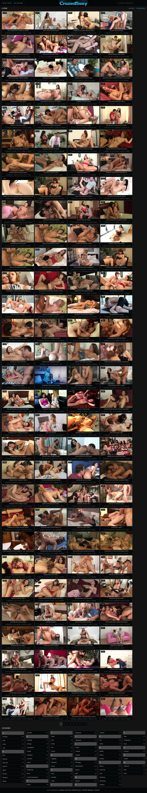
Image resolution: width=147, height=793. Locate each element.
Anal (4, 740)
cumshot (124, 174)
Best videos (8, 3)
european (51, 435)
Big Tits (5, 766)
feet (11, 553)
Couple (29, 751)
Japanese (78, 740)
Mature (77, 770)
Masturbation (79, 766)
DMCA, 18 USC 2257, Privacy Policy (70, 790)
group (122, 364)
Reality (101, 751)
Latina (77, 747)
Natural (77, 781)
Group (53, 766)
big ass (47, 387)
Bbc (4, 755)
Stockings (103, 781)
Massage (78, 762)
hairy (85, 80)
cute (85, 435)
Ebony (28, 784)
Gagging (53, 758)
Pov (101, 740)
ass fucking (50, 127)
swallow (94, 364)
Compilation (30, 747)
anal (106, 529)
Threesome (127, 740)
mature (90, 33)
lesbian (84, 33)
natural (18, 33)
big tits (78, 127)
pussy (24, 33)
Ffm (52, 747)
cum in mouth (107, 174)
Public (101, 744)
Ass (4, 748)
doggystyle (26, 80)
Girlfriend (53, 762)
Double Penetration (32, 777)
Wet (125, 770)
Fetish (53, 744)
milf (55, 33)
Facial (53, 736)
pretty (95, 435)
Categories (19, 3)
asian (42, 719)
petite (55, 151)
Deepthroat (30, 770)
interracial (19, 435)
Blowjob (5, 777)
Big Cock (5, 762)
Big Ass (5, 759)
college (9, 56)
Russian (102, 758)
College (29, 744)
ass (44, 127)
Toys (125, 744)
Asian (4, 744)
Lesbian (77, 751)
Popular (138, 8)
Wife (125, 773)
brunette (8, 33)
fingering (125, 33)
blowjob (47, 33)
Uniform (126, 751)
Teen (125, 736)
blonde (39, 127)
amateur (107, 364)
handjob (79, 411)
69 (113, 174)
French (53, 751)
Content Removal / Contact (91, 790)
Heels (52, 781)
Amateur (5, 736)
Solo (101, 773)
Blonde (5, 774)
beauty (7, 80)
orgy (94, 506)
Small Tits (102, 770)
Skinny (101, 766)
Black (4, 770)
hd (13, 33)
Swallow (102, 784)
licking (29, 33)
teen (61, 56)
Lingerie (77, 755)
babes (20, 198)
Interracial (78, 732)
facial (50, 151)
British (4, 781)
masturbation (118, 411)
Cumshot (29, 758)
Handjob (53, 777)
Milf (76, 773)
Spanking (102, 777)
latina (83, 104)
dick (42, 33)
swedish (128, 719)
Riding (101, 755)
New (130, 8)
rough (29, 56)
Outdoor (102, 732)
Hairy (52, 773)
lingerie (13, 80)
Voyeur (126, 758)
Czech (28, 762)
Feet (52, 740)
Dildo (28, 773)
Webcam (126, 766)
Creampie (29, 755)
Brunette (29, 732)
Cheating (29, 740)
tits (121, 33)
